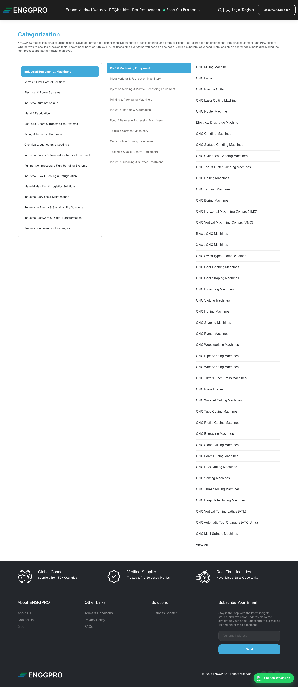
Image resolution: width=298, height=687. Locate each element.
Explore (71, 10)
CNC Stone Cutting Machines (217, 445)
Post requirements (146, 10)
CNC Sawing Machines (213, 478)
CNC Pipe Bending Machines (217, 356)
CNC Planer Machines (212, 334)
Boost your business (181, 10)
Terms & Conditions (99, 613)
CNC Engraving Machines (215, 433)
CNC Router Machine (211, 111)
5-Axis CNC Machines (212, 233)
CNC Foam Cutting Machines (217, 456)
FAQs (89, 626)
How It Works (93, 10)
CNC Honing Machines (212, 311)
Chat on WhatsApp (277, 678)
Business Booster (164, 613)
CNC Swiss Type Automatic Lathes (221, 256)
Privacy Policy (95, 620)
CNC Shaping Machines (213, 322)
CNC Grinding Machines (213, 133)
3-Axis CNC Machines (212, 244)
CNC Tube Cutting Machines (216, 411)
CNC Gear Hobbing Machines (217, 267)
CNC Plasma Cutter (210, 89)
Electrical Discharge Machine (217, 122)
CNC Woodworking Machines (217, 344)
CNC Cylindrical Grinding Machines (222, 156)
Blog (21, 626)
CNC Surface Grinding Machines (219, 145)
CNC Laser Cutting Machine (216, 100)
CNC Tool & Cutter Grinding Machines (223, 167)
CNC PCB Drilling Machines (216, 467)
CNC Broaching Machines (215, 289)
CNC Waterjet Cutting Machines (219, 400)
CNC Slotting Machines (213, 300)
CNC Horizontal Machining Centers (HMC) (226, 211)
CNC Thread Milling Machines (218, 489)
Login (236, 10)
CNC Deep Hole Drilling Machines (221, 500)
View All (202, 545)
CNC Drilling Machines (212, 178)
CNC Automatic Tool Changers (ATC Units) (227, 522)
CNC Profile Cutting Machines (217, 422)
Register (248, 10)
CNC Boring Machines (212, 200)
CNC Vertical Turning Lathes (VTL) (221, 511)
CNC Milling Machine (211, 67)
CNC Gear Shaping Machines (217, 278)
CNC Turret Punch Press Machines (221, 378)
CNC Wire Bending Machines (217, 367)
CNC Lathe (204, 78)
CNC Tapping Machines (213, 189)
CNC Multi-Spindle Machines (217, 533)
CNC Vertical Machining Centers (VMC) (224, 222)
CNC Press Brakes (209, 389)
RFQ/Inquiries (119, 10)
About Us (24, 613)
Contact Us (26, 620)
